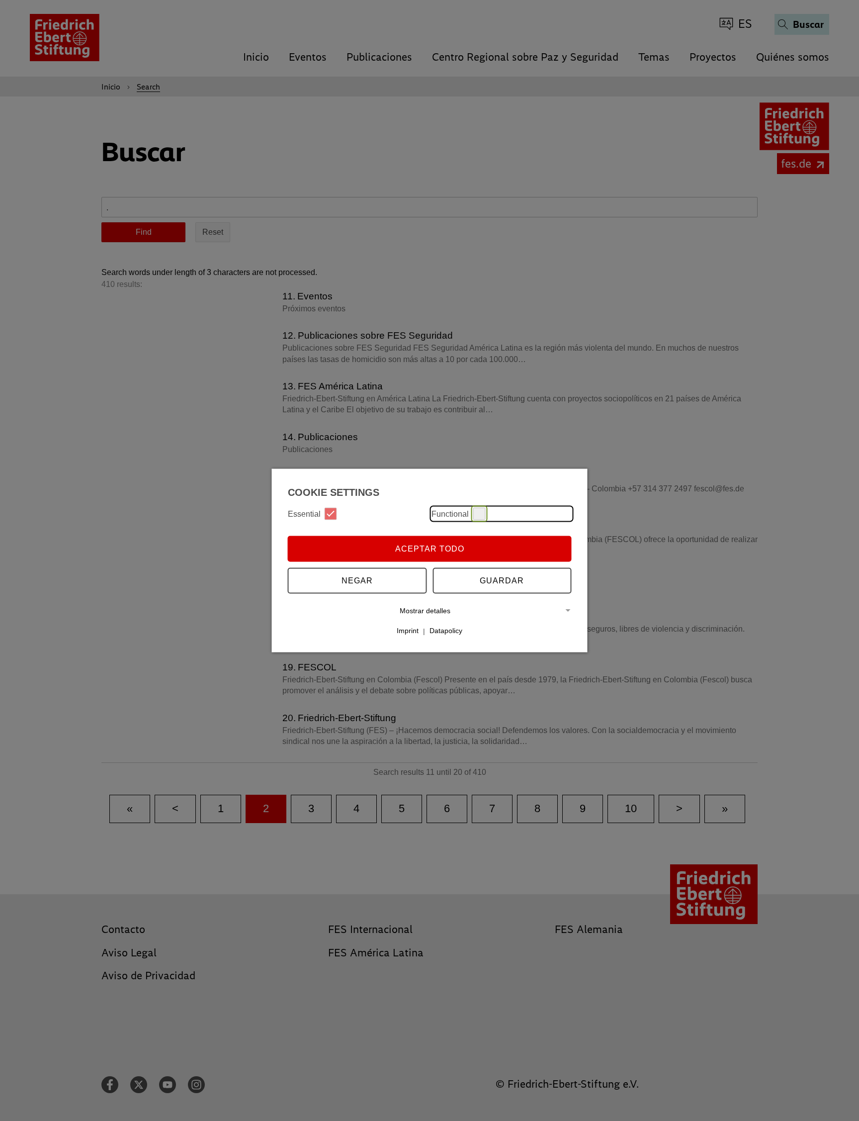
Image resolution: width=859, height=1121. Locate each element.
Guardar (502, 580)
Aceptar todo (429, 548)
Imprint (408, 631)
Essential (304, 513)
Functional (450, 513)
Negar (357, 580)
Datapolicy (446, 631)
